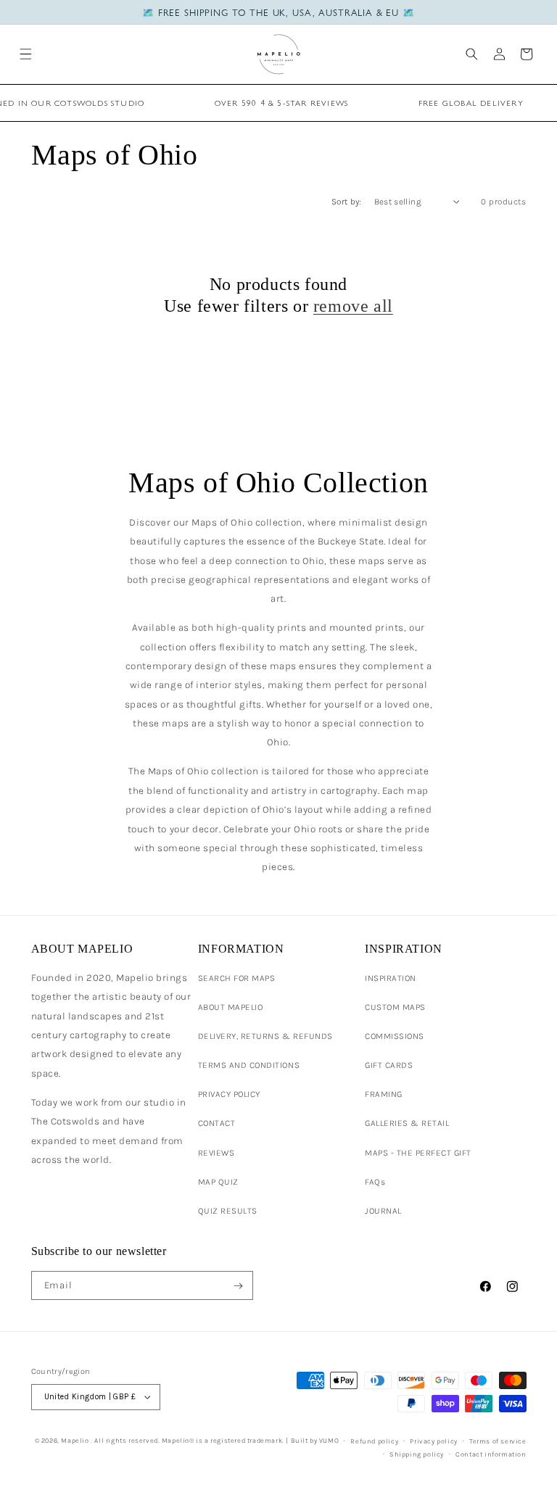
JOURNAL (383, 1211)
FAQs (375, 1182)
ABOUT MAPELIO (230, 1007)
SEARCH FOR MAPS (237, 978)
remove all (353, 306)
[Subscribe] (238, 1285)
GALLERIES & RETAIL (407, 1123)
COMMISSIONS (394, 1036)
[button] (25, 54)
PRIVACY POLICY (229, 1094)
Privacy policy (433, 1441)
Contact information (490, 1454)
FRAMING (384, 1094)
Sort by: (346, 201)
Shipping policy (416, 1454)
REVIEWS (216, 1153)
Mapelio (74, 1440)
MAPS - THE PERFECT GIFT (418, 1153)
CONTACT (217, 1123)
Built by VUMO (315, 1440)
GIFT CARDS (389, 1065)
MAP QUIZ (218, 1182)
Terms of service (498, 1441)
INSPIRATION (390, 978)
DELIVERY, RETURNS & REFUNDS (265, 1036)
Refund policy (374, 1441)
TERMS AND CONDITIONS (249, 1065)
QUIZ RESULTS (227, 1211)
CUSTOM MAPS (395, 1007)
